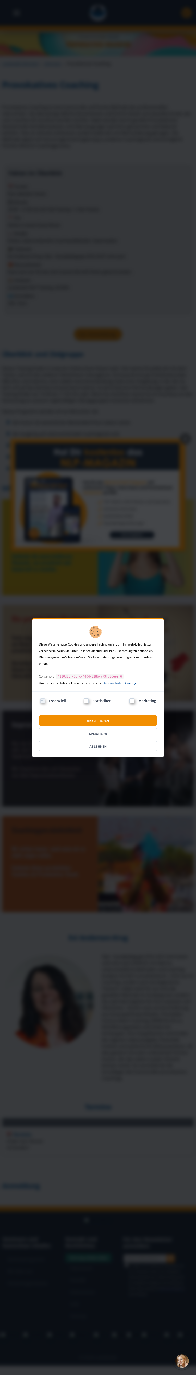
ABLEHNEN (98, 746)
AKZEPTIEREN (98, 721)
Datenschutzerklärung (119, 683)
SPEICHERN (98, 734)
